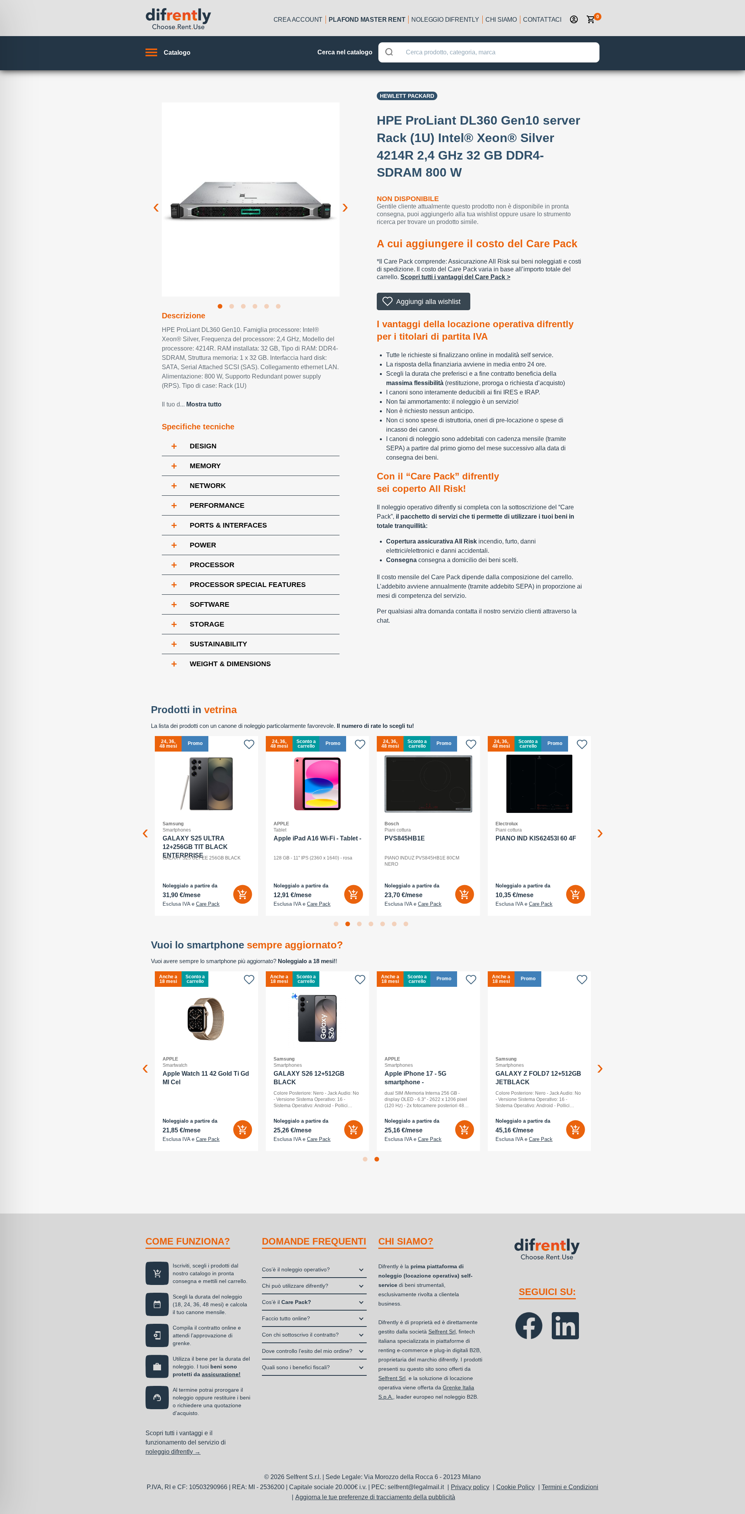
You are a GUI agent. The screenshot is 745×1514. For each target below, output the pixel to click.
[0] (591, 19)
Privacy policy (470, 1487)
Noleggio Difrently (445, 19)
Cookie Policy (515, 1487)
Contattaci (542, 19)
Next (345, 200)
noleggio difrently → (173, 1451)
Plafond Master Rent (367, 19)
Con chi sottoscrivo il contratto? (300, 1335)
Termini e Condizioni (570, 1487)
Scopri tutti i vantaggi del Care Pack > (455, 277)
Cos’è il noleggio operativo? (296, 1269)
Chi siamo (501, 19)
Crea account (298, 19)
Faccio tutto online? (286, 1318)
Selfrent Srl (442, 1331)
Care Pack (208, 904)
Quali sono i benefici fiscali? (296, 1367)
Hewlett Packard (407, 96)
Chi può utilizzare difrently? (295, 1286)
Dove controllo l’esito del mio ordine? (307, 1351)
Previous (156, 200)
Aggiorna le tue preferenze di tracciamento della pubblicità (375, 1497)
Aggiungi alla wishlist (428, 302)
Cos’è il (286, 1302)
